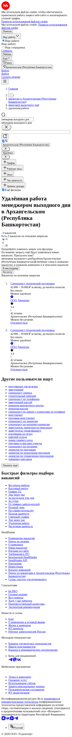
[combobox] (17, 119)
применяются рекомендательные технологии (30, 700)
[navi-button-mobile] (4, 81)
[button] (5, 70)
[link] (7, 62)
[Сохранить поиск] (4, 137)
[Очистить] (6, 127)
